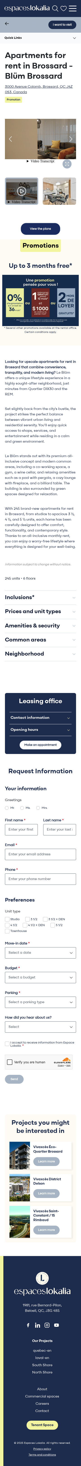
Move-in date (17, 943)
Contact (42, 1411)
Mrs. (45, 808)
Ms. (28, 808)
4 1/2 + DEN (36, 925)
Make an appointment (40, 745)
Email (11, 845)
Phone (11, 870)
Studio (15, 919)
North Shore (42, 1372)
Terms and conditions (42, 1455)
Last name (53, 820)
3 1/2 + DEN (56, 919)
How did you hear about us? (28, 1018)
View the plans (40, 229)
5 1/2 (59, 925)
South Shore (42, 1365)
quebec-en (42, 1351)
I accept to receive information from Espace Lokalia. (42, 1044)
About (42, 1389)
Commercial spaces (42, 1396)
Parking (12, 993)
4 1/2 (13, 925)
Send (14, 1079)
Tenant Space (42, 1425)
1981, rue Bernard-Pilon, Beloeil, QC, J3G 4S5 (42, 1308)
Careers (42, 1404)
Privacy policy (42, 1449)
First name (15, 820)
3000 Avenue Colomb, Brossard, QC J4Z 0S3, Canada (39, 89)
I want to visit (62, 25)
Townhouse (18, 931)
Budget (12, 968)
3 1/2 (34, 919)
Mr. (12, 808)
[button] (10, 139)
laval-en (42, 1358)
